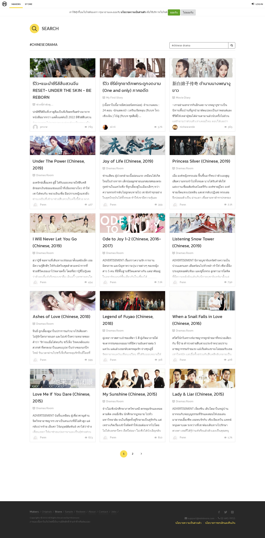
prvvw (43, 126)
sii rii (112, 126)
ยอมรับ (174, 12)
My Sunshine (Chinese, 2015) (130, 394)
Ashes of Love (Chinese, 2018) (61, 316)
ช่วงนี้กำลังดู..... (44, 104)
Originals (47, 511)
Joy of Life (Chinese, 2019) (128, 161)
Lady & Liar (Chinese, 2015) (198, 394)
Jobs (113, 511)
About (92, 511)
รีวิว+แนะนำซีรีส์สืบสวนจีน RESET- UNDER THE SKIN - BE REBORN (62, 90)
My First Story (114, 97)
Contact (103, 511)
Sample (69, 511)
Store (28, 4)
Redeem (80, 511)
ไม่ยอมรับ (188, 12)
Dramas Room (45, 175)
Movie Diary (183, 97)
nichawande (187, 126)
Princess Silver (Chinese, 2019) (201, 161)
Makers (16, 4)
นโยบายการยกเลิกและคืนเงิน (220, 522)
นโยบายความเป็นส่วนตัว (133, 12)
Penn (42, 204)
